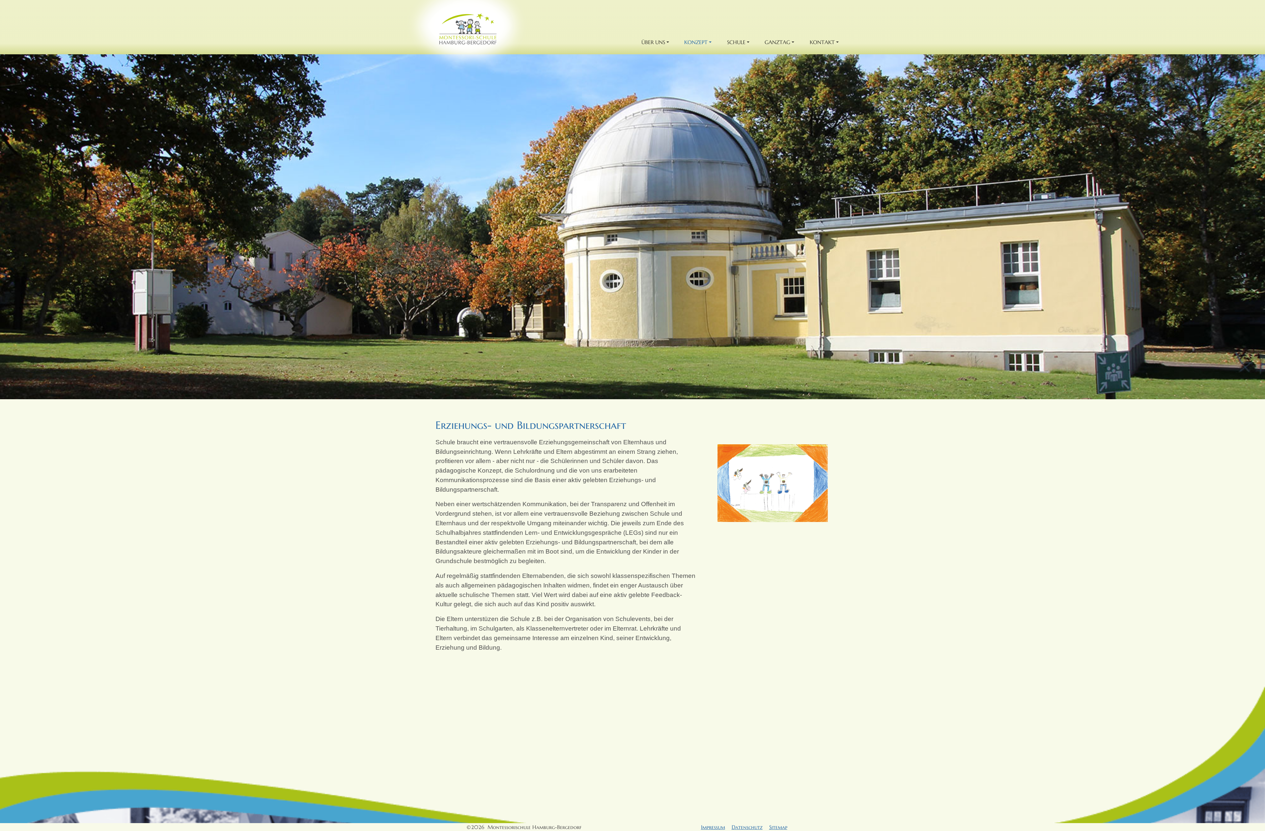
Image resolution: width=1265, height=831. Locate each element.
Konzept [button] (696, 42)
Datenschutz (747, 827)
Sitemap (778, 827)
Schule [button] (736, 42)
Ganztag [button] (777, 42)
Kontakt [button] (822, 42)
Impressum (713, 827)
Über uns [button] (653, 42)
